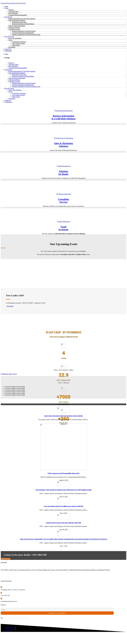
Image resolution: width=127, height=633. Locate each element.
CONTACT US (5, 559)
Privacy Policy (8, 630)
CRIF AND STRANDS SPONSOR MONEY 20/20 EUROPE (63, 416)
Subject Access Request (10, 627)
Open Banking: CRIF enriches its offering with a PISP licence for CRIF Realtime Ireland (63, 490)
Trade (63, 226)
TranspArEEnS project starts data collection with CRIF (63, 523)
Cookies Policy (9, 629)
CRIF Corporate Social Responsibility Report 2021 (64, 473)
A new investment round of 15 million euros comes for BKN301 (63, 506)
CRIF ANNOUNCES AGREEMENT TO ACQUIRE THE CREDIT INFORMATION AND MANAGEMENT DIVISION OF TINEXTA (63, 539)
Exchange (63, 229)
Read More (10, 306)
